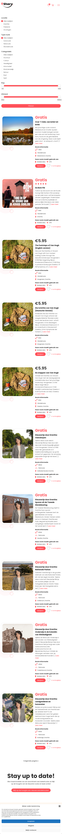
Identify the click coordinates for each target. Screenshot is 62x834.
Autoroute (7, 41)
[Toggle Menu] (58, 5)
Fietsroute (7, 44)
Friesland (7, 27)
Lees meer (39, 143)
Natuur (6, 72)
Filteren (31, 106)
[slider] (2, 86)
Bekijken (40, 166)
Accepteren (31, 821)
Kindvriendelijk (8, 69)
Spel (5, 78)
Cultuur (6, 61)
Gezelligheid (8, 63)
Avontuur (7, 58)
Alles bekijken (8, 21)
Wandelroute (8, 47)
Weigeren (31, 826)
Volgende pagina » (31, 761)
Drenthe (6, 24)
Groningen (7, 30)
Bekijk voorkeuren (31, 830)
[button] (59, 806)
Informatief (8, 66)
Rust (5, 75)
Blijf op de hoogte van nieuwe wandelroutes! (31, 790)
